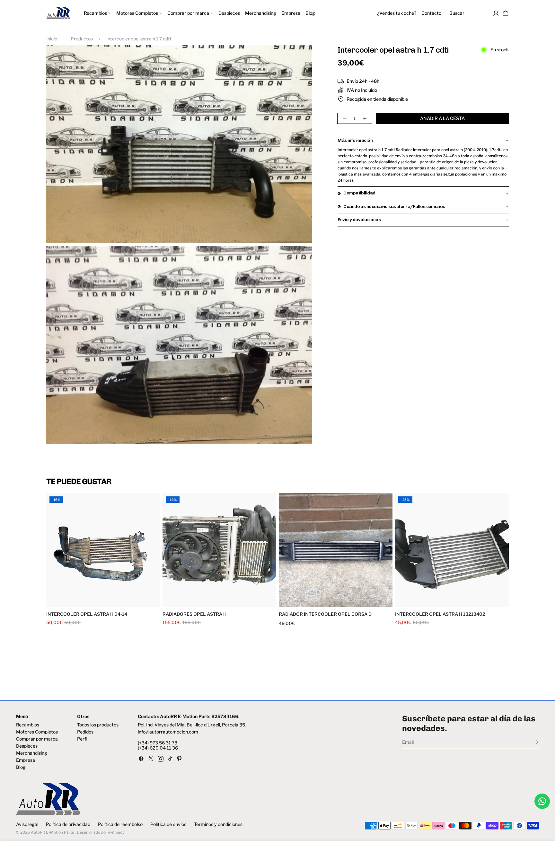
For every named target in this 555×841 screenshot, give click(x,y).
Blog (21, 767)
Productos (82, 38)
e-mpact (116, 832)
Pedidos (85, 731)
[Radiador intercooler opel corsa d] (335, 550)
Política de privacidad (68, 824)
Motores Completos (37, 731)
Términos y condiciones (218, 824)
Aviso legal (27, 824)
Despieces (27, 746)
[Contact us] (542, 801)
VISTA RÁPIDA (76, 602)
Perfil (82, 739)
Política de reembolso (120, 824)
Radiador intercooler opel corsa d (325, 614)
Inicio (51, 38)
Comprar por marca (37, 739)
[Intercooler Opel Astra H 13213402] (452, 550)
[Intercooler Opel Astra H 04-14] (103, 550)
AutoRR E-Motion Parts (52, 832)
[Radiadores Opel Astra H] (219, 550)
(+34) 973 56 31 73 (157, 742)
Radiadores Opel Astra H (194, 614)
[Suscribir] (537, 741)
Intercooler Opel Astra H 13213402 (440, 614)
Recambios (27, 724)
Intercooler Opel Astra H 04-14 (86, 614)
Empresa (25, 760)
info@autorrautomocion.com (168, 731)
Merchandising (31, 753)
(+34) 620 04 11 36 (158, 748)
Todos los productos (98, 724)
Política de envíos (168, 824)
